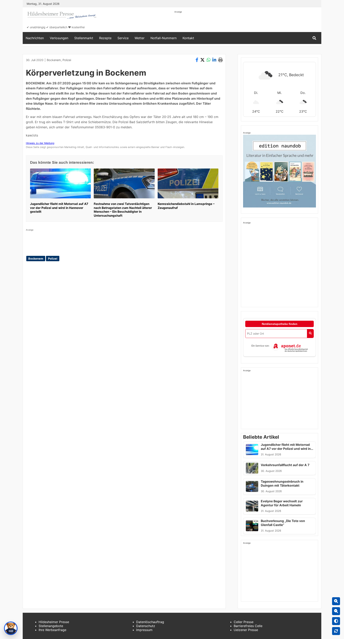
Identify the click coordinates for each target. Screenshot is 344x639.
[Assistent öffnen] (11, 628)
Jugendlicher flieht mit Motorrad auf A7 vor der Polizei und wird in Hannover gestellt (59, 208)
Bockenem (54, 60)
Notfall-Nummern (163, 38)
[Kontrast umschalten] (336, 621)
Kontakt (188, 38)
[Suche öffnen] (314, 38)
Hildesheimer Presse (54, 622)
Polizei (67, 60)
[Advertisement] (246, 22)
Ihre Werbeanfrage (52, 630)
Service (123, 38)
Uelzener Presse (246, 630)
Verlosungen (59, 38)
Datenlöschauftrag (150, 622)
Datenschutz (145, 626)
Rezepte (105, 38)
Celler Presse (243, 622)
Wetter (140, 38)
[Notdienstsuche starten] (310, 333)
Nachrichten (35, 38)
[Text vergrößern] (336, 601)
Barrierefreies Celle (248, 626)
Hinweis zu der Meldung (40, 143)
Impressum (144, 630)
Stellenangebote (51, 626)
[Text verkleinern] (336, 611)
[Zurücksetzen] (336, 631)
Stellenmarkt (83, 38)
